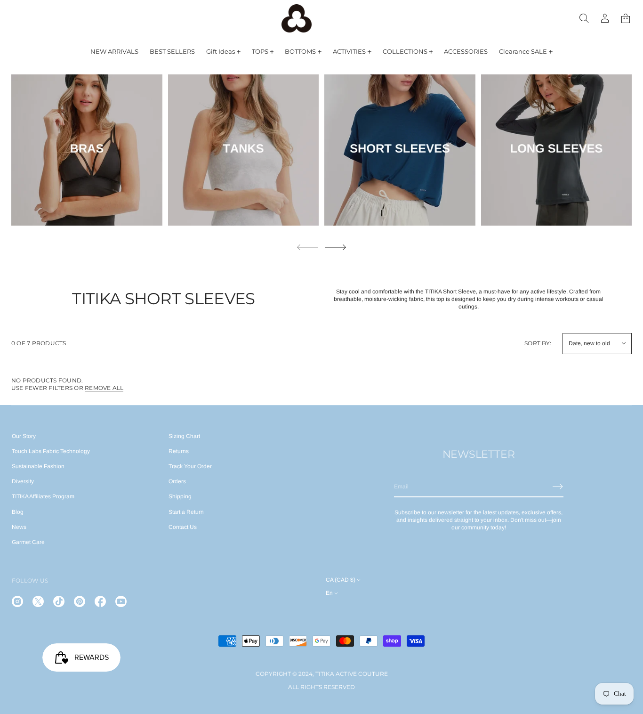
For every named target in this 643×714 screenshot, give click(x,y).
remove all (104, 387)
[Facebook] (100, 601)
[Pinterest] (79, 601)
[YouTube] (121, 601)
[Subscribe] (557, 486)
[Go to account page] (605, 18)
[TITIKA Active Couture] (296, 18)
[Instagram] (17, 601)
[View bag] (625, 18)
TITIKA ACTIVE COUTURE (351, 673)
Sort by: (537, 343)
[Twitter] (38, 601)
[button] (584, 18)
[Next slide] (335, 247)
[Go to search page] (584, 18)
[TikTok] (58, 601)
